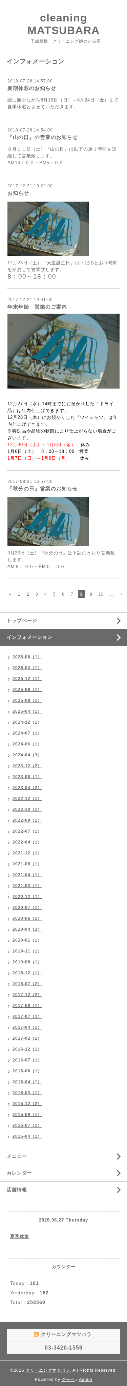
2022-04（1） (27, 842)
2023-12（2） (27, 765)
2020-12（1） (27, 896)
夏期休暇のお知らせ (31, 88)
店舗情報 (17, 1189)
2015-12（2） (27, 1103)
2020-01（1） (27, 940)
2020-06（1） (27, 918)
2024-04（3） (27, 755)
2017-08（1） (27, 1005)
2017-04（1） (27, 1027)
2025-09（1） (27, 689)
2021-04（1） (27, 874)
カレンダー (19, 1173)
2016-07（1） (27, 1060)
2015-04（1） (27, 1136)
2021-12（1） (27, 853)
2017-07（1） (27, 1016)
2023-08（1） (27, 776)
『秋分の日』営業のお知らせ (42, 488)
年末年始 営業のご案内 (37, 307)
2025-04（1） (27, 711)
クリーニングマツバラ (48, 1370)
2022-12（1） (27, 798)
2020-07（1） (27, 907)
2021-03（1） (27, 885)
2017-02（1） (27, 1038)
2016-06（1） (27, 1071)
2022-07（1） (27, 831)
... (112, 594)
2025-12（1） (27, 678)
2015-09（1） (27, 1114)
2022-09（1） (27, 820)
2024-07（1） (27, 733)
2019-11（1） (27, 951)
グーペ (68, 1379)
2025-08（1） (27, 700)
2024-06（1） (27, 744)
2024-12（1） (27, 722)
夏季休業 (19, 1236)
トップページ (22, 620)
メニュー (17, 1156)
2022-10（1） (27, 809)
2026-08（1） (27, 657)
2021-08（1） (27, 864)
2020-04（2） (27, 929)
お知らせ (18, 193)
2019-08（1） (27, 962)
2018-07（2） (27, 983)
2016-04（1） (27, 1082)
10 (101, 594)
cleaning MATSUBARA (63, 24)
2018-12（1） (27, 973)
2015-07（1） (27, 1125)
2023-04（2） (27, 787)
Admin (85, 1379)
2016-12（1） (27, 1049)
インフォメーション (29, 637)
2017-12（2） (27, 994)
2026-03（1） (27, 667)
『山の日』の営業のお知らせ (42, 137)
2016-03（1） (27, 1092)
